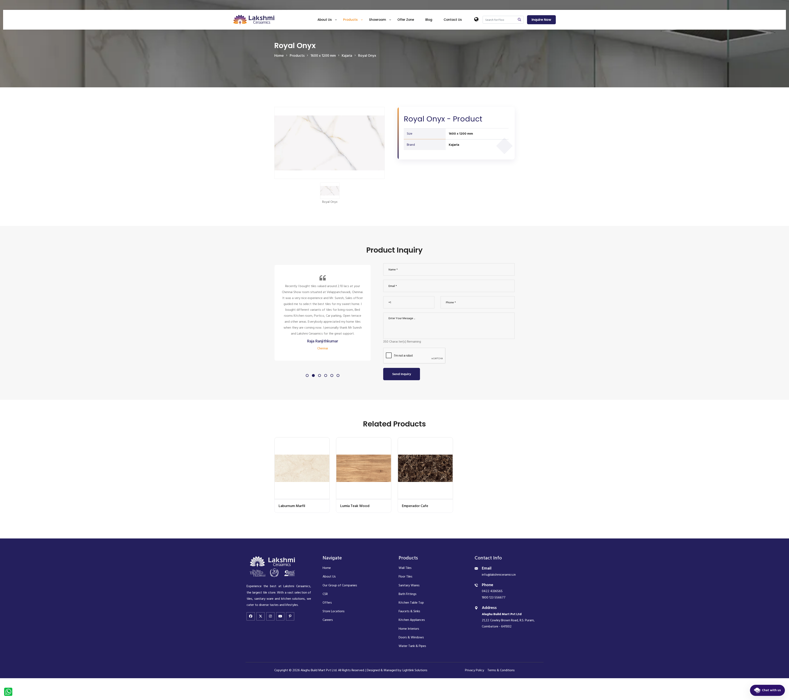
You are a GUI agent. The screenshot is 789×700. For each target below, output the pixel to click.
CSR (325, 594)
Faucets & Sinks (409, 611)
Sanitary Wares (409, 585)
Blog (428, 19)
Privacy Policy (474, 670)
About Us (324, 19)
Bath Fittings (407, 594)
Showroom (377, 19)
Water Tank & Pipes (412, 646)
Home (279, 56)
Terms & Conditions (501, 670)
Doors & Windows (411, 637)
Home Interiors (409, 628)
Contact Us (453, 19)
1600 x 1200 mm (461, 133)
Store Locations (334, 611)
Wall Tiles (405, 568)
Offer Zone (405, 19)
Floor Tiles (405, 576)
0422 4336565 (492, 591)
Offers (327, 602)
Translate (488, 39)
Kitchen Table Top (411, 602)
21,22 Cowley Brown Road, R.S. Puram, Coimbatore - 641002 (508, 620)
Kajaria (454, 144)
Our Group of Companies (340, 585)
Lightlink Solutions (415, 670)
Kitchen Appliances (412, 620)
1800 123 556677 (493, 597)
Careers (328, 620)
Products (350, 19)
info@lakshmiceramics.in (499, 574)
